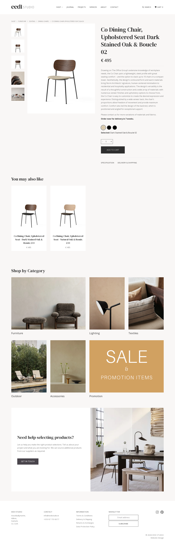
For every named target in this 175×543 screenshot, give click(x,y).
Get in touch (28, 461)
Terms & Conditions (84, 515)
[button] (59, 7)
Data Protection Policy (85, 526)
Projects (82, 7)
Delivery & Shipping (84, 519)
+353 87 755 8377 (51, 519)
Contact (114, 7)
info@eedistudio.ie (51, 515)
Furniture (22, 21)
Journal (70, 7)
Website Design (157, 538)
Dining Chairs (43, 21)
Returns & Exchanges (85, 523)
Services (93, 7)
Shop (13, 21)
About (104, 7)
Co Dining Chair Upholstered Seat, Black (68, 21)
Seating (32, 21)
